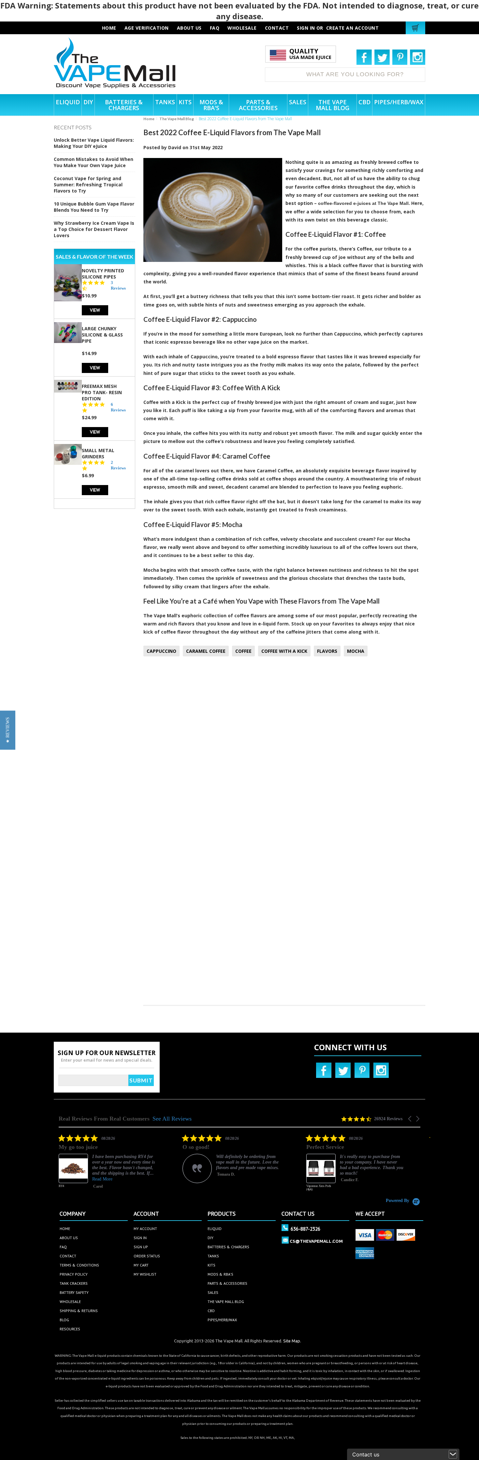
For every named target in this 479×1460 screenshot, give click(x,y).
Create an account (352, 28)
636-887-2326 (305, 1228)
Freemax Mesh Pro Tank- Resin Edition (102, 392)
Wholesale (70, 1301)
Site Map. (292, 1340)
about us (189, 28)
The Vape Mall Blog (176, 118)
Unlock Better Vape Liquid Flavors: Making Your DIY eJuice (94, 143)
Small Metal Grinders (98, 453)
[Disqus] (284, 747)
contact (277, 28)
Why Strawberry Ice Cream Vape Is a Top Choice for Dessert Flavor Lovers (94, 229)
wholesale (242, 28)
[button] (410, 1119)
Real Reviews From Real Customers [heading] (104, 1119)
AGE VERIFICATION (146, 28)
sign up (141, 1246)
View (95, 310)
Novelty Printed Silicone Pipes (103, 273)
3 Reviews (118, 285)
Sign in (306, 28)
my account (145, 1228)
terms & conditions (79, 1265)
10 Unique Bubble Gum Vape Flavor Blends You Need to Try (94, 207)
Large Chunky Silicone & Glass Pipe (102, 334)
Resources (70, 1328)
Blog (64, 1319)
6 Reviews (118, 407)
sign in (140, 1237)
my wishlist (145, 1274)
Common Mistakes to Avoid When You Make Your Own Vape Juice (93, 162)
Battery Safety (74, 1292)
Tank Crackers (74, 1283)
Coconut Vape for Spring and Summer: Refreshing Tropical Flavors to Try (88, 184)
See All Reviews (172, 1118)
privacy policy (74, 1274)
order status (147, 1255)
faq (215, 28)
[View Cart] (416, 28)
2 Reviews (118, 465)
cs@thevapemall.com (316, 1241)
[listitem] (107, 1166)
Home (148, 118)
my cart (141, 1265)
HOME (109, 28)
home (65, 1228)
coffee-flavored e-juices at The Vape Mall (363, 203)
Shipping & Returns (79, 1310)
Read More (102, 1179)
